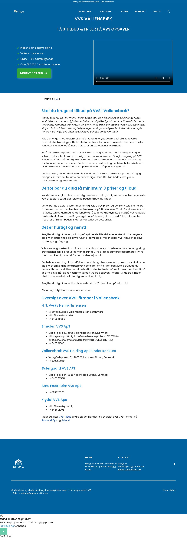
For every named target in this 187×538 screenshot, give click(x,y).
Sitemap (44, 493)
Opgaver (106, 11)
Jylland (65, 420)
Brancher (84, 11)
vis (57, 99)
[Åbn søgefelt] (168, 11)
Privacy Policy (169, 490)
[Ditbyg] (19, 11)
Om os (157, 11)
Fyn (55, 420)
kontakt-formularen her (129, 469)
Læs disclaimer (107, 2)
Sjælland (46, 420)
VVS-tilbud (65, 416)
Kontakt (140, 11)
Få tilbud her (7, 526)
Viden (124, 11)
